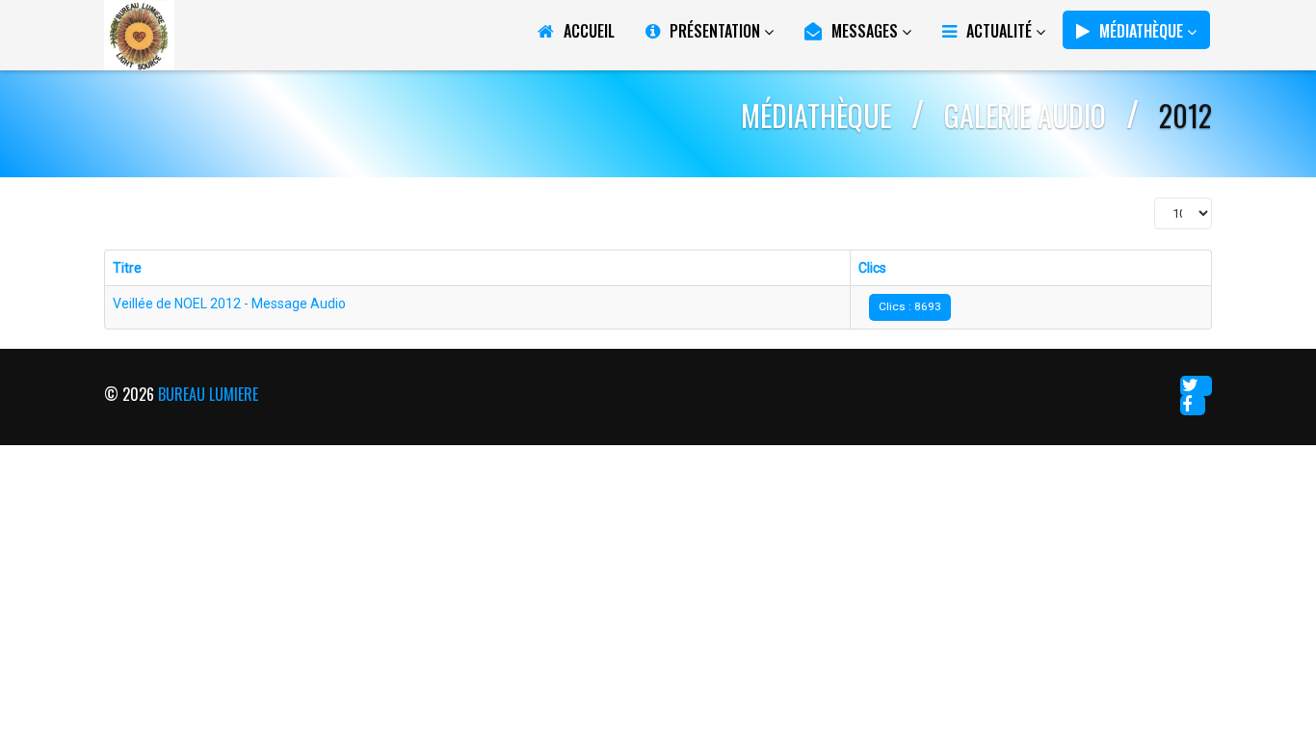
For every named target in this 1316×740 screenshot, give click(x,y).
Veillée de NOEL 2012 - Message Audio (229, 303)
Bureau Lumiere (208, 394)
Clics (872, 268)
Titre (127, 268)
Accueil (589, 30)
